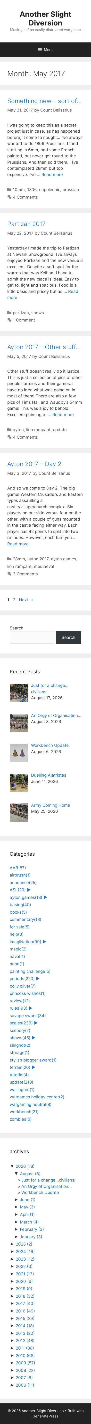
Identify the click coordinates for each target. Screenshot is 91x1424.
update (60, 429)
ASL (18, 889)
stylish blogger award (33, 1060)
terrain (20, 1067)
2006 (25, 1385)
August (30, 1173)
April (27, 1214)
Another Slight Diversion (45, 18)
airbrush (20, 875)
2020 (24, 1281)
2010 (25, 1355)
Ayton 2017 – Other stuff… (44, 347)
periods (22, 978)
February (32, 1229)
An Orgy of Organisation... (46, 1186)
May (27, 1207)
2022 (24, 1266)
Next (26, 599)
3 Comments (25, 573)
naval (17, 956)
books (18, 912)
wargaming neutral (30, 1104)
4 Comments (25, 197)
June (27, 1199)
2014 (25, 1325)
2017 (25, 1303)
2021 (25, 1273)
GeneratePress (45, 1416)
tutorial (19, 1074)
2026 (25, 1166)
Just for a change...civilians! (48, 1180)
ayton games (63, 558)
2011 (25, 1348)
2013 (25, 1333)
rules (18, 1008)
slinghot (20, 1045)
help (17, 934)
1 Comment (24, 320)
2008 (25, 1370)
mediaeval (44, 566)
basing (20, 904)
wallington (22, 1089)
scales (21, 1023)
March (29, 1222)
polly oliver (23, 986)
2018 (25, 1296)
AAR (18, 867)
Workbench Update (40, 1192)
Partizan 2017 (26, 223)
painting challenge (30, 971)
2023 (25, 1259)
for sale (20, 927)
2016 (25, 1311)
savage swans (28, 1015)
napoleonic (49, 189)
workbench (24, 1111)
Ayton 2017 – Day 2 (34, 463)
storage (19, 1052)
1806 (32, 189)
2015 (25, 1318)
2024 (25, 1251)
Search (16, 628)
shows (37, 312)
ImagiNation (25, 941)
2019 (24, 1288)
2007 (24, 1377)
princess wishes (28, 993)
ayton (18, 429)
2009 (25, 1362)
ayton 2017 (38, 558)
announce (23, 882)
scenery (20, 1030)
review (20, 1000)
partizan (21, 312)
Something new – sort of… (44, 101)
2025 (24, 1244)
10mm (19, 189)
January (31, 1236)
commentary (25, 919)
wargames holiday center (37, 1096)
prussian (71, 189)
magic (18, 949)
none (17, 963)
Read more (52, 174)
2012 (25, 1340)
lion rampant (38, 429)
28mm (19, 558)
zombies (21, 1119)
